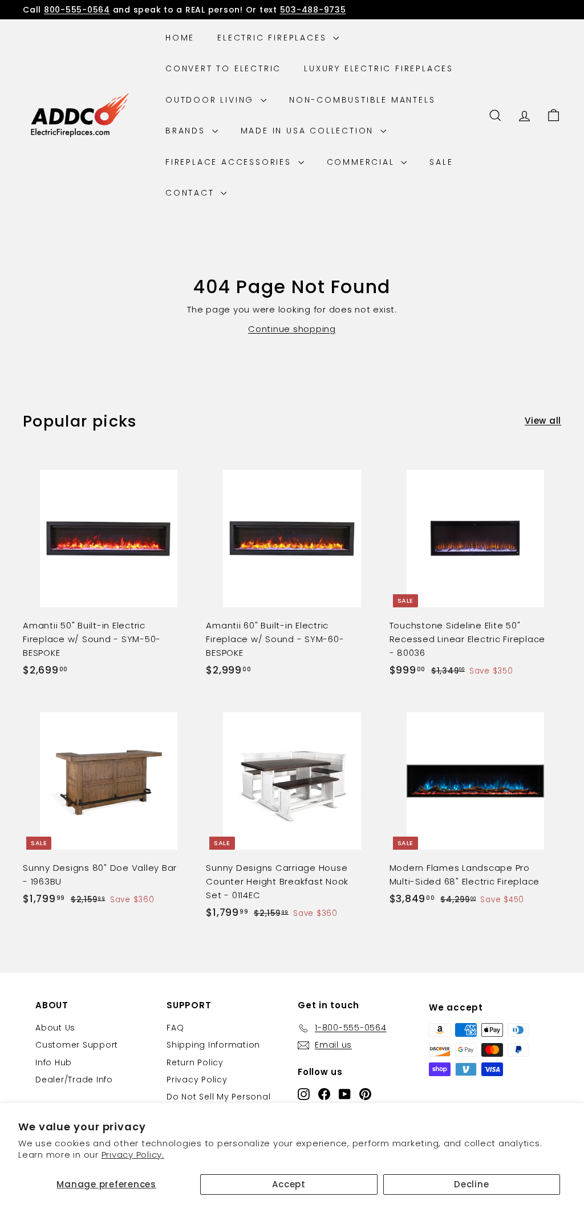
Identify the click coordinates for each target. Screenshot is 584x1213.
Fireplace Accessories (230, 162)
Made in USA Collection (309, 130)
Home (179, 37)
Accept (289, 1184)
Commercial (363, 162)
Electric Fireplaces (273, 37)
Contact (191, 192)
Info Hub (53, 1062)
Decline (471, 1184)
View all (543, 421)
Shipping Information (213, 1044)
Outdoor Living (211, 100)
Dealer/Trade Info (74, 1079)
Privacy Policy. (133, 1155)
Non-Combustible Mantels (362, 100)
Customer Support (76, 1044)
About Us (55, 1027)
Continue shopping (292, 329)
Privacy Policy (197, 1079)
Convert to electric (223, 68)
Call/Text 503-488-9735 (356, 12)
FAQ (175, 1027)
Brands (187, 130)
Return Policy (195, 1062)
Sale (441, 162)
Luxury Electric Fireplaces (378, 68)
